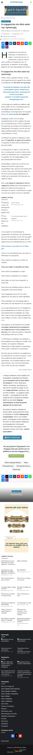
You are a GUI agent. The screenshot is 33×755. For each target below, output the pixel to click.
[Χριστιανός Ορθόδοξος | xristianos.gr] (16, 2)
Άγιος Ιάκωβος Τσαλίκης (9, 691)
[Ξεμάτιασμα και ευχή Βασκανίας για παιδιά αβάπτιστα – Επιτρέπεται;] (8, 564)
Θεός (26, 462)
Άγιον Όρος (4, 703)
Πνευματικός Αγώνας (23, 466)
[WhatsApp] (30, 43)
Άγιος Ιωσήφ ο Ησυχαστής (9, 694)
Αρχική (4, 18)
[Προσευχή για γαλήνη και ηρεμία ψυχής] (8, 597)
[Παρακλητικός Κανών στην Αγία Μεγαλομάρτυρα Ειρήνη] (24, 642)
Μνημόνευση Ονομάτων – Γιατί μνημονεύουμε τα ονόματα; (24, 620)
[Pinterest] (18, 43)
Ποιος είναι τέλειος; (16, 494)
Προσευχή (17, 469)
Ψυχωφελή (4, 726)
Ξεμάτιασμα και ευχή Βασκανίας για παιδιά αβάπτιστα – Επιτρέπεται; (8, 571)
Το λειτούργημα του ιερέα (24, 602)
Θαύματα (4, 708)
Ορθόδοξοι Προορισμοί (8, 716)
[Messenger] (26, 43)
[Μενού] (2, 3)
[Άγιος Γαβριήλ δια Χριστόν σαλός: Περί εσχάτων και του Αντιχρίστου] (8, 665)
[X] (6, 43)
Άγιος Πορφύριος (6, 699)
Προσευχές (4, 721)
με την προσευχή (10, 114)
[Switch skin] (31, 3)
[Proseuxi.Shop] (16, 10)
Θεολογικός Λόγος (11, 18)
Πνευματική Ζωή (8, 466)
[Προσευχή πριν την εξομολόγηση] (8, 642)
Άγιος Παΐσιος (5, 696)
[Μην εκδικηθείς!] (24, 564)
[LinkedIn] (10, 43)
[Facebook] (3, 43)
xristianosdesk (6, 33)
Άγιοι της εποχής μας (7, 686)
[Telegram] (3, 47)
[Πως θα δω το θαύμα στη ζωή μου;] (24, 581)
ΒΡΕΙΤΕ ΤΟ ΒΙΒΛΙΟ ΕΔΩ (13, 437)
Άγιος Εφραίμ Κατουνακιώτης (10, 689)
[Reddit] (22, 43)
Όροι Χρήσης (23, 747)
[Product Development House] (20, 752)
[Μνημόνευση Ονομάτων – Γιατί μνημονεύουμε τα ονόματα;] (24, 613)
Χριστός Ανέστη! (15, 202)
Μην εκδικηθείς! (21, 570)
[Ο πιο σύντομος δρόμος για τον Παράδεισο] (5, 221)
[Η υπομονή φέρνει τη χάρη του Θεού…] (8, 581)
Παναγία (3, 718)
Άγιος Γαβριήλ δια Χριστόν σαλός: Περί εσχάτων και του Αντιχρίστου (8, 672)
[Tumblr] (14, 43)
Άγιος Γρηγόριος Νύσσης (13, 462)
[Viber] (6, 47)
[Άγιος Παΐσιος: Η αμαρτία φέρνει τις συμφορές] (8, 613)
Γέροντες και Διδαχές (7, 706)
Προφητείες (4, 723)
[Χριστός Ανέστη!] (5, 207)
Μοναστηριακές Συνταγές (9, 713)
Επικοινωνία (5, 741)
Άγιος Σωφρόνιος (6, 701)
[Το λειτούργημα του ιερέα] (24, 597)
